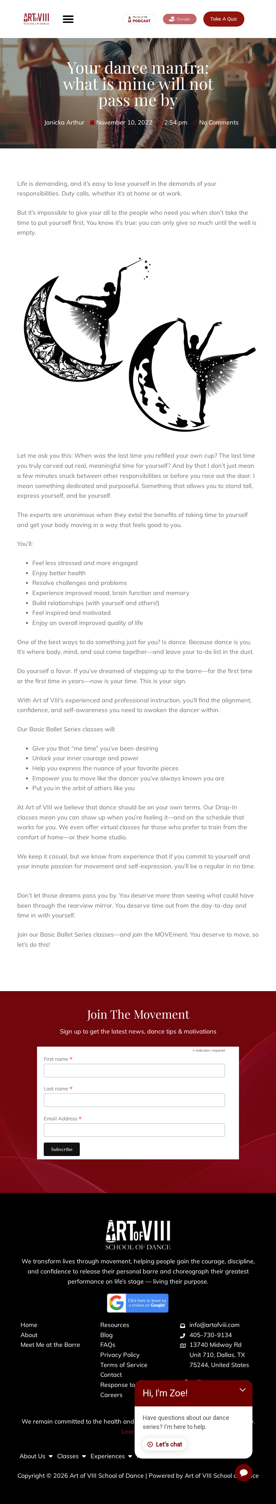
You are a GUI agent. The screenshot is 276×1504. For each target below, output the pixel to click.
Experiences (108, 1456)
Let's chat (169, 1444)
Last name (58, 1088)
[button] (68, 19)
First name (58, 1059)
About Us (32, 1456)
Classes (68, 1456)
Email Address (63, 1118)
